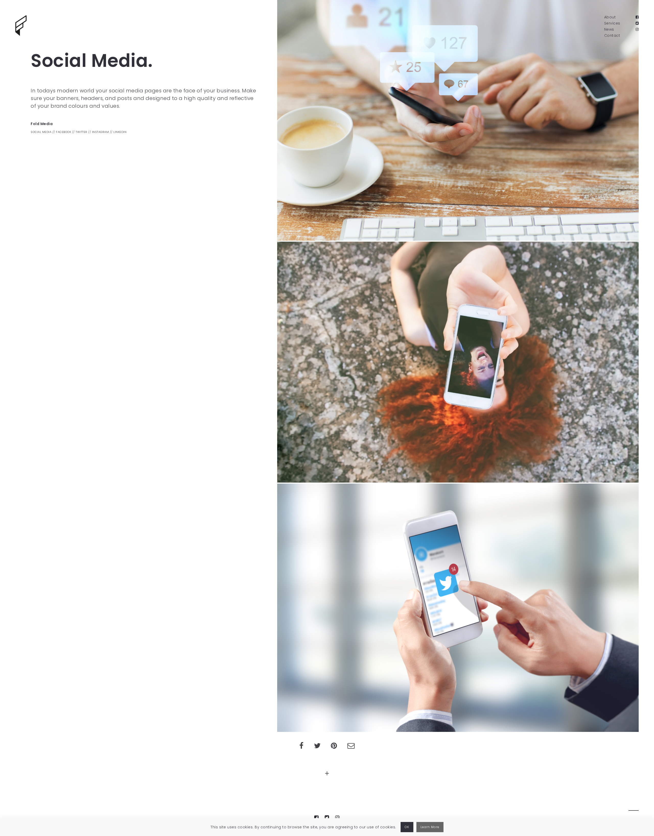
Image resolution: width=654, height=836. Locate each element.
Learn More (430, 827)
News (609, 29)
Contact (612, 35)
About (610, 17)
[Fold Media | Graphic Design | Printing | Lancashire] (21, 25)
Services (612, 23)
